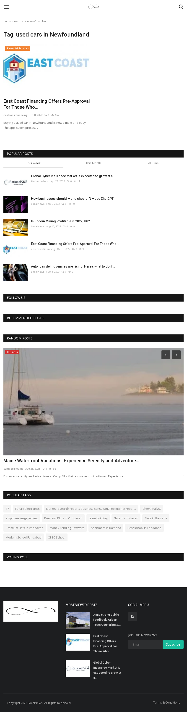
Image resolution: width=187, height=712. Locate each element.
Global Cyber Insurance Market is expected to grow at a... (73, 176)
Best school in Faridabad (144, 528)
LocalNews (37, 203)
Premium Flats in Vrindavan (24, 528)
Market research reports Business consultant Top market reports (91, 509)
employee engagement (22, 518)
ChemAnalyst (152, 509)
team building (98, 518)
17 (7, 509)
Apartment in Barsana (106, 528)
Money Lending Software (67, 528)
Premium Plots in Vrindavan (63, 518)
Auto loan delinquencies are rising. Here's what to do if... (73, 266)
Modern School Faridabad (24, 537)
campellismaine (13, 468)
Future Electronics (27, 509)
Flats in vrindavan (126, 518)
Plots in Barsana (156, 518)
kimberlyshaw (40, 181)
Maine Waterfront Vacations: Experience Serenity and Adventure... (71, 460)
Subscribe (173, 644)
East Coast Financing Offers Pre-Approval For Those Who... (46, 104)
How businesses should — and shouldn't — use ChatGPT (72, 198)
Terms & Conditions (166, 702)
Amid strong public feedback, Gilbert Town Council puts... (107, 619)
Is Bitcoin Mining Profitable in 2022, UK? (60, 221)
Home (7, 21)
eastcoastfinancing (15, 115)
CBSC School (56, 537)
